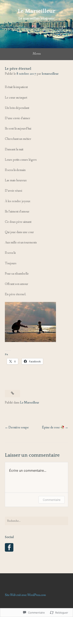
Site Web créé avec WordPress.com (25, 595)
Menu (36, 53)
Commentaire (51, 499)
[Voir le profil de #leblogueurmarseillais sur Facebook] (9, 547)
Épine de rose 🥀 (53, 427)
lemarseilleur (50, 74)
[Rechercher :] (36, 521)
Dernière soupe (19, 427)
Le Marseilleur (36, 11)
